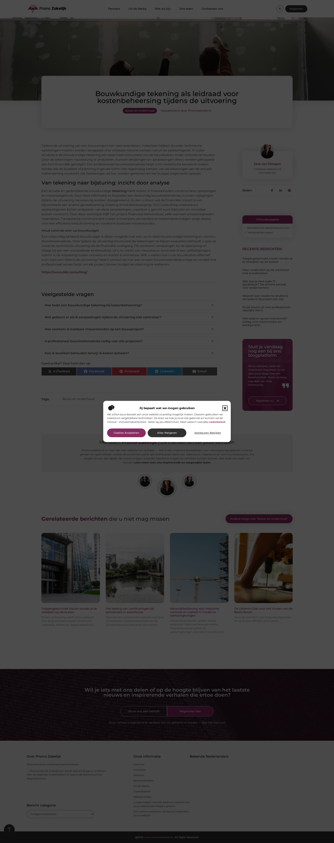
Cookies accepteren (126, 432)
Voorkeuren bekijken (207, 432)
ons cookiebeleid (214, 421)
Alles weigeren (167, 432)
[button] (225, 408)
